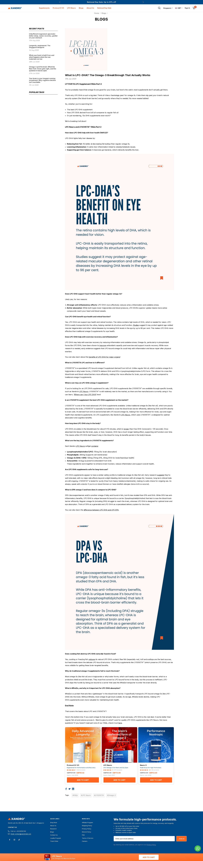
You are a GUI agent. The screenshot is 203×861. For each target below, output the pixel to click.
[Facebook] (66, 789)
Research (53, 829)
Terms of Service (87, 838)
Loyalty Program (55, 838)
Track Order (54, 841)
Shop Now (53, 822)
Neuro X (143, 765)
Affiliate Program (87, 822)
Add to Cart (83, 780)
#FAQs (75, 795)
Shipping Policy (87, 825)
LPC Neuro (107, 765)
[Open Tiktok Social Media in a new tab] (19, 839)
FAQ (83, 835)
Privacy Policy (86, 829)
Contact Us (12, 827)
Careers (84, 841)
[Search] (159, 8)
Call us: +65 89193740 (18, 831)
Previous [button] (60, 2)
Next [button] (143, 2)
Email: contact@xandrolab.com (21, 834)
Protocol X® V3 (73, 765)
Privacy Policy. (151, 844)
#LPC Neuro (86, 795)
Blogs (52, 832)
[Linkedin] (73, 789)
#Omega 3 (111, 795)
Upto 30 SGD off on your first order (101, 2)
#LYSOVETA (99, 795)
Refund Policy (86, 832)
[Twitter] (70, 789)
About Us (53, 825)
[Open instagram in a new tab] (14, 839)
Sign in (187, 8)
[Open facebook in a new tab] (9, 839)
